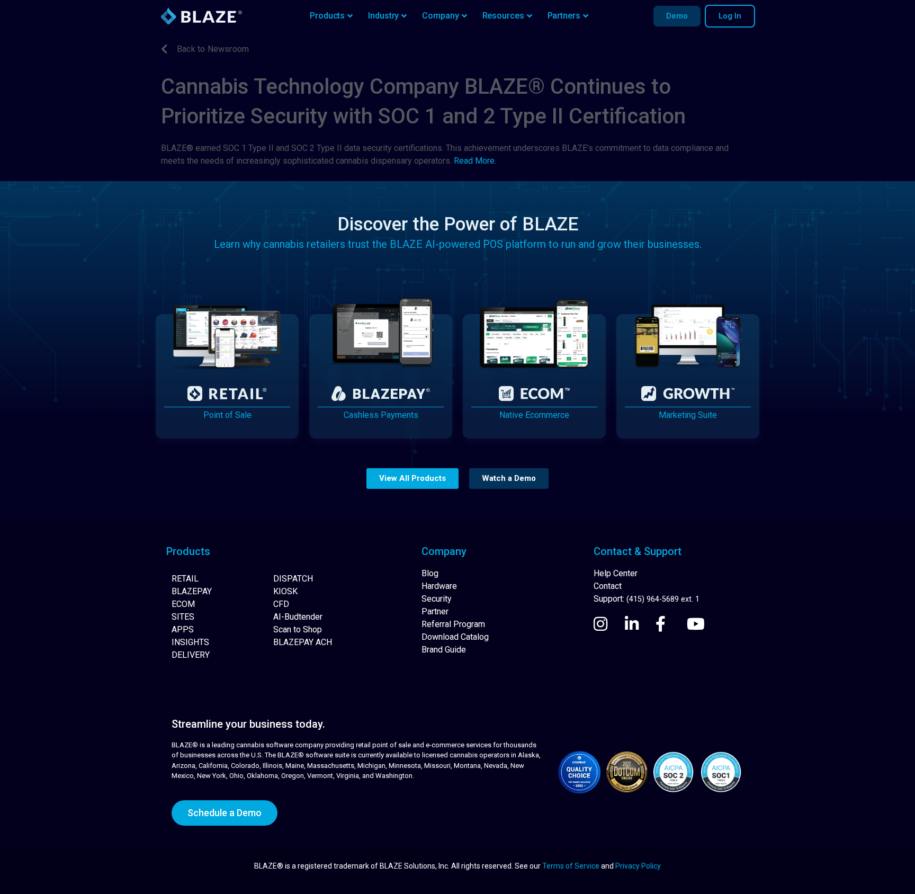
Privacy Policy (638, 866)
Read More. (475, 161)
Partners (564, 16)
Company (440, 16)
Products (327, 16)
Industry (383, 16)
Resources (503, 16)
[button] (412, 478)
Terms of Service (570, 866)
